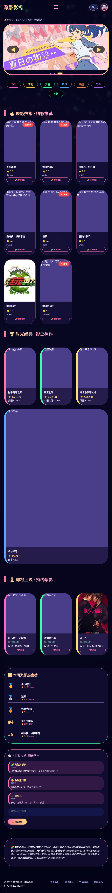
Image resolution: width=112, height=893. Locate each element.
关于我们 (54, 882)
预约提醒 (20, 650)
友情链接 (84, 882)
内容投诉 (98, 882)
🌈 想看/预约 (20, 180)
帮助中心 (69, 882)
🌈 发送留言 (17, 822)
